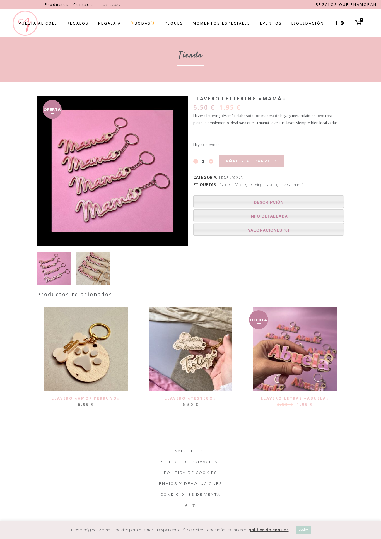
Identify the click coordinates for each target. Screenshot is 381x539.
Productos (57, 4)
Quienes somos (22, 4)
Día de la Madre (232, 184)
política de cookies (269, 529)
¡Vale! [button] (303, 530)
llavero (271, 184)
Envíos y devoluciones (190, 484)
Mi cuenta (112, 5)
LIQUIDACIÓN (231, 177)
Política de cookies (190, 473)
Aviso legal (190, 451)
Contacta (83, 4)
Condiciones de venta (190, 494)
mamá (297, 184)
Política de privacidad (190, 462)
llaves (284, 184)
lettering (255, 184)
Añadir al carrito (251, 161)
